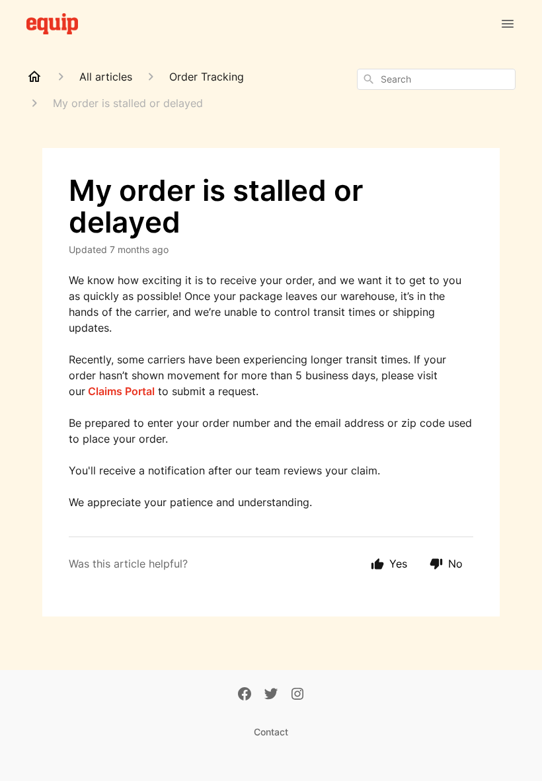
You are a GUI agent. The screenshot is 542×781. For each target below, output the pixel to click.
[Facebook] (244, 695)
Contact (271, 731)
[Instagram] (297, 695)
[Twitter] (271, 695)
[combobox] (436, 79)
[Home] (34, 77)
